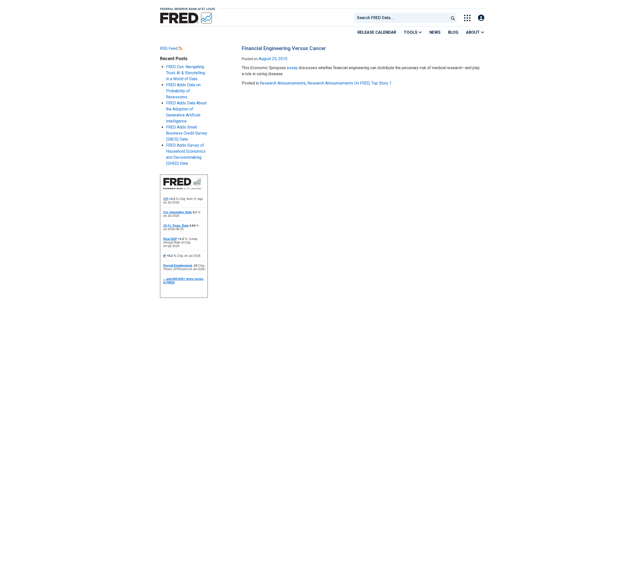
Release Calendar (376, 32)
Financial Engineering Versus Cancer (284, 48)
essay (292, 67)
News (434, 32)
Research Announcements (283, 83)
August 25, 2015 (273, 58)
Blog (453, 32)
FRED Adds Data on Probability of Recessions (183, 91)
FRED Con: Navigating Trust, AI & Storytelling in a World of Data (185, 72)
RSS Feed (169, 48)
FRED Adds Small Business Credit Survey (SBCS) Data (186, 133)
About (473, 32)
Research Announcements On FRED (338, 83)
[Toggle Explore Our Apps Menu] (467, 18)
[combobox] (401, 18)
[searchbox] (402, 18)
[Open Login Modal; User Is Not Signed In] (481, 18)
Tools (411, 32)
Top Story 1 (381, 83)
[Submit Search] (453, 18)
